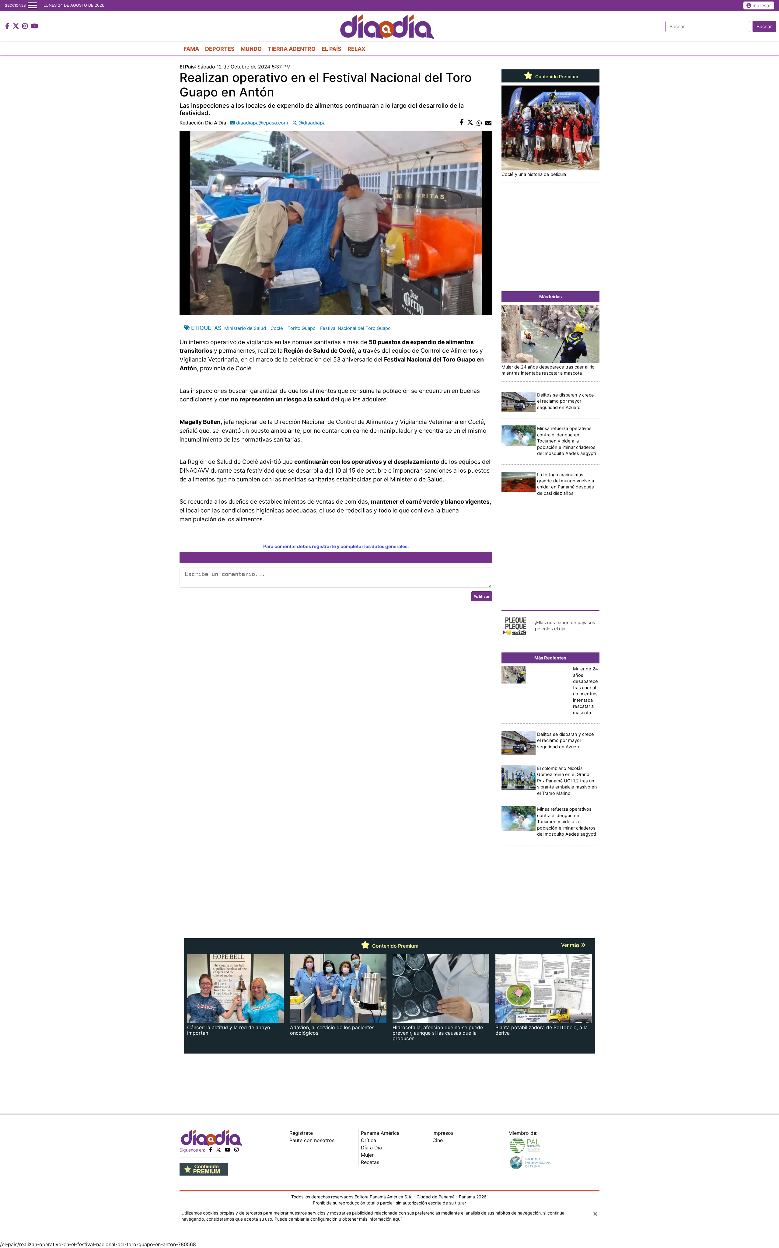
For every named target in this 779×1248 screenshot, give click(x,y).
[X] (218, 1150)
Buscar (764, 26)
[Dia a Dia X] (16, 26)
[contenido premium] (204, 1169)
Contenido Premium (556, 76)
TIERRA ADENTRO (292, 49)
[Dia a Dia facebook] (8, 26)
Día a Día (371, 1148)
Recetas (370, 1162)
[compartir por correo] (488, 123)
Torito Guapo (302, 328)
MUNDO (251, 49)
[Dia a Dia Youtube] (34, 26)
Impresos (442, 1133)
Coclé (277, 328)
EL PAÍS (331, 49)
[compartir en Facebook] (461, 123)
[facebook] (210, 1150)
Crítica (368, 1140)
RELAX (356, 49)
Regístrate (301, 1133)
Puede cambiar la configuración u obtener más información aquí (337, 1219)
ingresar (762, 5)
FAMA (191, 49)
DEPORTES (220, 49)
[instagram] (236, 1150)
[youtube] (227, 1150)
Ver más (571, 945)
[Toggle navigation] (32, 5)
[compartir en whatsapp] (479, 123)
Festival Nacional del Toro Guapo (355, 328)
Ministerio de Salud (245, 328)
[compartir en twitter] (470, 123)
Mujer (367, 1155)
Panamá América (380, 1133)
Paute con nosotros (311, 1140)
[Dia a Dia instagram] (25, 26)
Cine (437, 1140)
